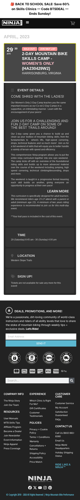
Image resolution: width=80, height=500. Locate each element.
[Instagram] (45, 488)
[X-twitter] (35, 488)
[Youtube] (40, 488)
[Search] (71, 380)
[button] (27, 22)
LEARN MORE (58, 191)
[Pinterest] (50, 488)
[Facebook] (30, 488)
